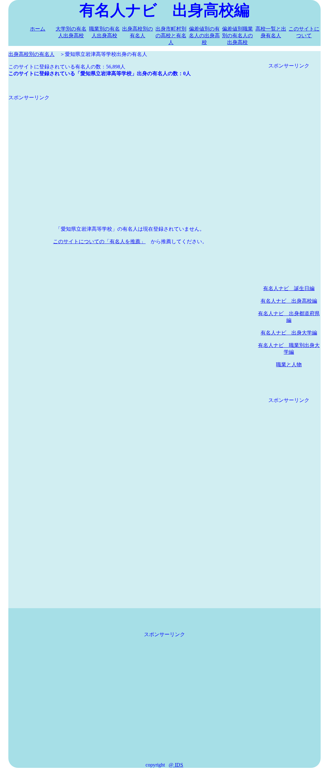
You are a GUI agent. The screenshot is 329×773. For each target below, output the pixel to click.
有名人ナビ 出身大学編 (289, 332)
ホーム (37, 28)
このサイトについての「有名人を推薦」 (99, 241)
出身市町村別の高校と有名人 (171, 35)
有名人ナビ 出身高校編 (289, 301)
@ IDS (176, 765)
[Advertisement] (130, 146)
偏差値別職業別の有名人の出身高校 (237, 35)
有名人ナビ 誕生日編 (289, 288)
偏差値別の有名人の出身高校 (204, 35)
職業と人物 (289, 364)
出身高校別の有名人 (31, 54)
